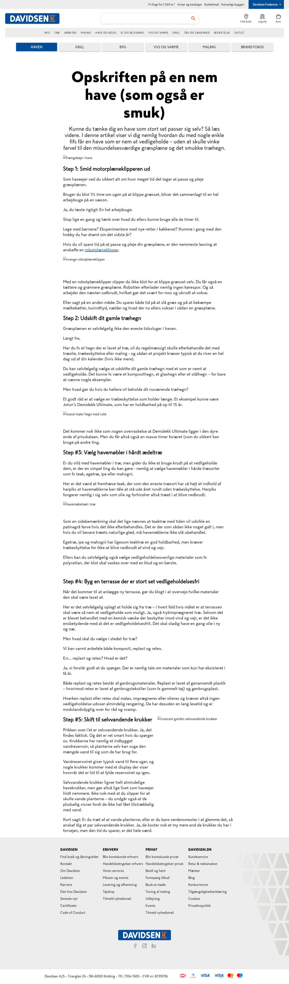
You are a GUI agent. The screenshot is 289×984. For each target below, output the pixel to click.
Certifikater (68, 905)
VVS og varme (158, 33)
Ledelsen (66, 877)
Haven (36, 47)
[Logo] (34, 18)
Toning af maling (158, 891)
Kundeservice (198, 856)
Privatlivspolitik (199, 905)
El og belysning (132, 33)
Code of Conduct (72, 912)
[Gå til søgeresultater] (193, 18)
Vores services (113, 870)
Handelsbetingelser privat (164, 863)
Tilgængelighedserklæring (207, 891)
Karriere (66, 884)
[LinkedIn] (154, 946)
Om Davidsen (70, 870)
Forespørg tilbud (157, 877)
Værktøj (70, 33)
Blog (191, 877)
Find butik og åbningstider (79, 856)
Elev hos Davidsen (73, 891)
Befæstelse (222, 33)
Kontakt (66, 863)
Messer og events (115, 877)
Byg (47, 33)
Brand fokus (252, 47)
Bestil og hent (155, 870)
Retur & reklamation (202, 863)
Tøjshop (108, 891)
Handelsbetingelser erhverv (123, 863)
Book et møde (156, 884)
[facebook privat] (135, 946)
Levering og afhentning (120, 884)
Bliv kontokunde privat (162, 856)
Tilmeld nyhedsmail (117, 898)
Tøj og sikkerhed (197, 33)
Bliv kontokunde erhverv (120, 856)
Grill (176, 33)
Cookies (194, 898)
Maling (86, 33)
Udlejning (153, 898)
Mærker (194, 870)
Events (150, 905)
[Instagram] (144, 946)
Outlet (239, 33)
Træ (57, 33)
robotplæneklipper (101, 250)
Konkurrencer (198, 884)
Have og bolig (106, 33)
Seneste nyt (68, 898)
